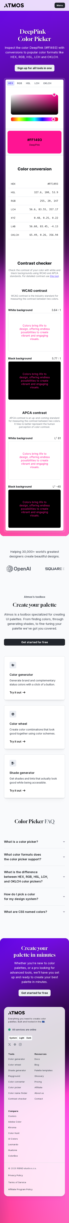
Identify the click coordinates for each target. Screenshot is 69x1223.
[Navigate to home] (14, 5)
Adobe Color (14, 1121)
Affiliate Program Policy (20, 1189)
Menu (60, 5)
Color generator (16, 1059)
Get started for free (34, 642)
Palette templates (43, 1070)
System (13, 1038)
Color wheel (14, 1064)
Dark (28, 1038)
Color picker (14, 1087)
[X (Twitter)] (9, 1044)
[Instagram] (20, 1044)
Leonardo (13, 1144)
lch (36, 83)
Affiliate (38, 1087)
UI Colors (13, 1138)
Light (21, 1038)
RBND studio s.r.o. (27, 1168)
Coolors (12, 1116)
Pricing (38, 1081)
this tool (54, 276)
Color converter (16, 1081)
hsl (28, 83)
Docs (37, 1059)
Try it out (15, 692)
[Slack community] (15, 1044)
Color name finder (17, 1093)
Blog (36, 1064)
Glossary (39, 1076)
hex (10, 83)
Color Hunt (13, 1133)
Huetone (12, 1150)
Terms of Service (17, 1182)
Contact (38, 1098)
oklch (47, 83)
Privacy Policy (15, 1175)
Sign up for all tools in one (34, 68)
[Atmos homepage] (30, 1012)
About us (39, 1093)
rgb (19, 83)
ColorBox (13, 1155)
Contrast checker (17, 1098)
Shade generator (17, 1070)
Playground (14, 1076)
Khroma (12, 1127)
